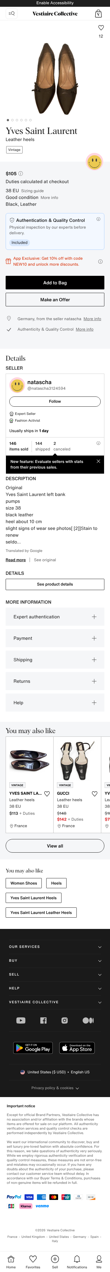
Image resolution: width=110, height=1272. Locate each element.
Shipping (23, 659)
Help (18, 702)
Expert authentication (37, 616)
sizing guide (32, 191)
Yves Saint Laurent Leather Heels (41, 913)
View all (55, 845)
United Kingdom (33, 1237)
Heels (56, 883)
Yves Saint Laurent (42, 131)
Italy (55, 1241)
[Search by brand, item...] (11, 13)
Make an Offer (55, 299)
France (12, 1237)
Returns (22, 681)
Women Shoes (23, 883)
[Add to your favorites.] (46, 793)
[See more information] (100, 261)
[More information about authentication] (98, 219)
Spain (94, 1237)
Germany (79, 1237)
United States (59, 1237)
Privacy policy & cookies (53, 1088)
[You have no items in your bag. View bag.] (98, 14)
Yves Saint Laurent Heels (33, 898)
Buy (13, 960)
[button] (98, 14)
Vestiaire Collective (34, 1002)
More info (49, 197)
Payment (23, 638)
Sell (14, 974)
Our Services (24, 946)
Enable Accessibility (55, 3)
